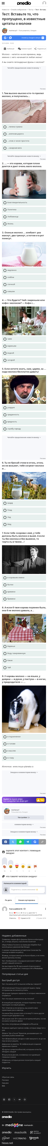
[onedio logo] (22, 1116)
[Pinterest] (25, 1099)
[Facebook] (9, 1099)
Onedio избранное (18, 10)
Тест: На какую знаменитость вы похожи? (18, 999)
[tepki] (4, 866)
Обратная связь (8, 1077)
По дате (8, 900)
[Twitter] (14, 1099)
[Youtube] (19, 1099)
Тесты (30, 10)
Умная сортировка (26, 900)
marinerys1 (22, 30)
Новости (5, 10)
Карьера (5, 1083)
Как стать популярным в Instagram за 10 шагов (20, 1024)
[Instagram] (4, 1099)
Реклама (5, 1080)
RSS (3, 1086)
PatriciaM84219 (15, 909)
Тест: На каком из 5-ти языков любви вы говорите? (21, 984)
